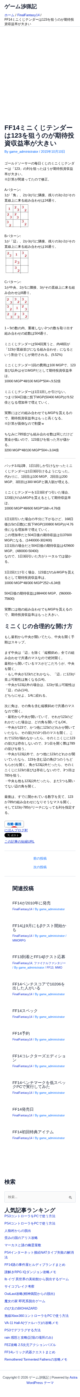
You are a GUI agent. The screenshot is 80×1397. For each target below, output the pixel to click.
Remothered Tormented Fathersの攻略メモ (35, 1359)
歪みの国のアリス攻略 (21, 1238)
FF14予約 (21, 1033)
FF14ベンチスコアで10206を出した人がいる (38, 986)
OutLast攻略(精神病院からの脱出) (29, 1294)
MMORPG (19, 940)
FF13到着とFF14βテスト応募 (38, 956)
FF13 (50, 967)
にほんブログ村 (16, 830)
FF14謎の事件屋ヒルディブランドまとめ (34, 1264)
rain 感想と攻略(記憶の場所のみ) (28, 1337)
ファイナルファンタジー (50, 963)
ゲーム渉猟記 (20, 6)
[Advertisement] (40, 69)
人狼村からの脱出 (17, 1231)
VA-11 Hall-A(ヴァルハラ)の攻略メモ (31, 1323)
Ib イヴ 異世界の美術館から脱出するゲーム (36, 1279)
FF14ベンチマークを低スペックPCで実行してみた (39, 1084)
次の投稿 (40, 867)
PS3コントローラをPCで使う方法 (29, 1216)
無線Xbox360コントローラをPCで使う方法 (36, 1316)
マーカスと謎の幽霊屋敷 (22, 1245)
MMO (58, 967)
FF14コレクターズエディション (39, 1058)
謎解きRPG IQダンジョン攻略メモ (30, 1272)
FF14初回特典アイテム (33, 1131)
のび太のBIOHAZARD (20, 1308)
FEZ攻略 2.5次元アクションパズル (30, 1345)
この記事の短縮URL (19, 841)
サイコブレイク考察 (19, 1286)
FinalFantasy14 (22, 909)
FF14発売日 (23, 1109)
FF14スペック (25, 1010)
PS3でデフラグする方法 (22, 1330)
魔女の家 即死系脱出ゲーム (24, 1301)
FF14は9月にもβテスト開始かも (39, 927)
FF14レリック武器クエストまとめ (29, 1352)
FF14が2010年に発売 (31, 903)
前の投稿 (40, 858)
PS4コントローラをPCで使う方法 (29, 1223)
